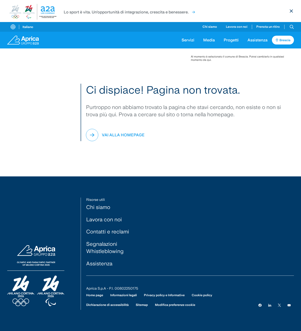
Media (209, 40)
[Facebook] (260, 305)
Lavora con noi (236, 26)
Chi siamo (98, 207)
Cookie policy (202, 295)
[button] (292, 27)
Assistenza (99, 263)
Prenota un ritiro (268, 26)
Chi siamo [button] (210, 26)
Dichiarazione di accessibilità (107, 305)
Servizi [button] (188, 40)
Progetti (231, 40)
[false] (193, 12)
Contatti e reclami (107, 231)
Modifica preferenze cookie (175, 305)
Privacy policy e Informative (164, 295)
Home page (94, 295)
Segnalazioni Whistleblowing (105, 248)
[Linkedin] (269, 305)
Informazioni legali (123, 295)
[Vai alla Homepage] (26, 40)
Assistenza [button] (257, 40)
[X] (279, 305)
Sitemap (142, 305)
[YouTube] (289, 305)
